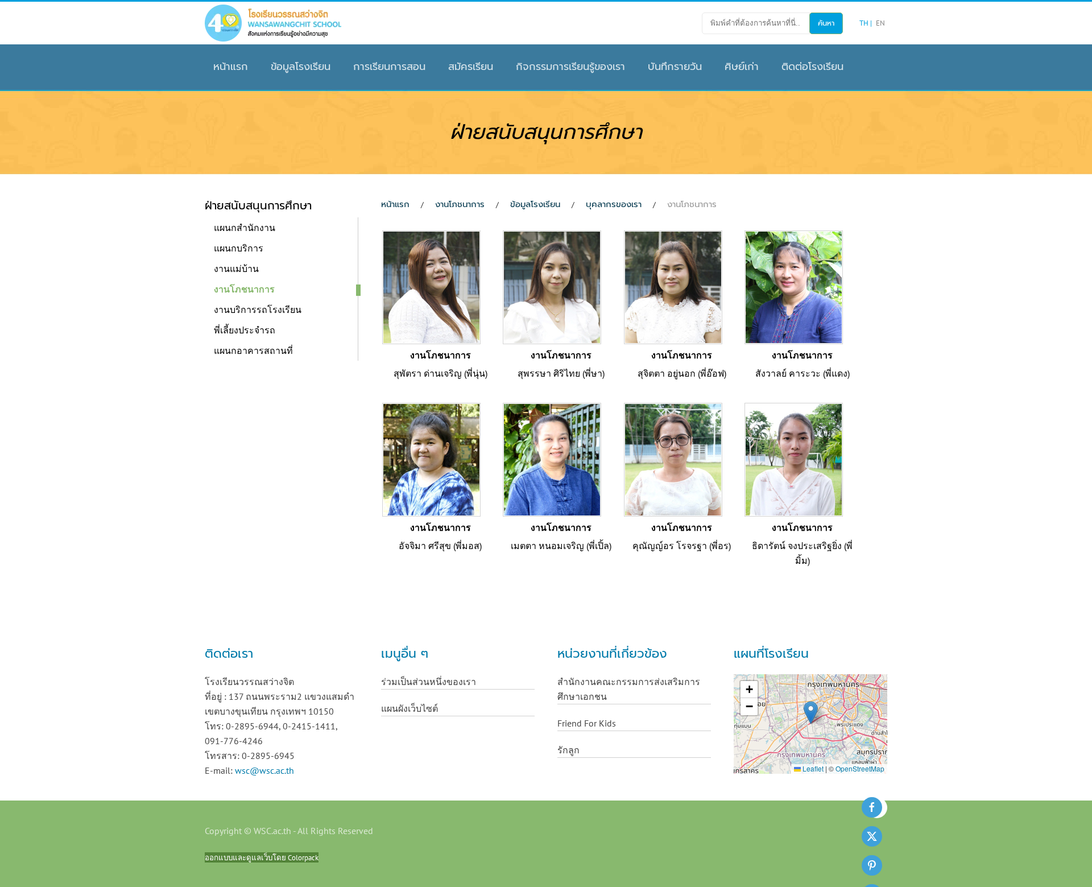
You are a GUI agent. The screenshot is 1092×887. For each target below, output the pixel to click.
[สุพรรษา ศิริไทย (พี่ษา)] (552, 286)
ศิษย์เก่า (742, 67)
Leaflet (812, 768)
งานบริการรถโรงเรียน (257, 309)
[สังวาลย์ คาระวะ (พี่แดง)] (793, 286)
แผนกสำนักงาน (244, 227)
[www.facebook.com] (872, 807)
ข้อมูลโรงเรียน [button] (300, 67)
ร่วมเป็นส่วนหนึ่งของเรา (428, 681)
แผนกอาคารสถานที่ (253, 350)
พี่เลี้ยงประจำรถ (244, 330)
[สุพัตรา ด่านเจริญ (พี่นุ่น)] (431, 286)
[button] (811, 712)
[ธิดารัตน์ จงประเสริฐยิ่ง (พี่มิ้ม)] (793, 458)
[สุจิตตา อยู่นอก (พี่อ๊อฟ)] (673, 286)
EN (880, 23)
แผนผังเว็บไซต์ (409, 708)
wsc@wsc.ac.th (264, 770)
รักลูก (568, 750)
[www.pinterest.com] (872, 865)
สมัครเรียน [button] (470, 67)
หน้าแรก (230, 67)
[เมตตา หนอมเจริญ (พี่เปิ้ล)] (552, 458)
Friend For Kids (586, 723)
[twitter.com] (872, 836)
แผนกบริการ (238, 248)
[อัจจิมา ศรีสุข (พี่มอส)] (431, 458)
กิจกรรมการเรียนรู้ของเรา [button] (570, 67)
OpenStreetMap (859, 768)
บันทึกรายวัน (675, 67)
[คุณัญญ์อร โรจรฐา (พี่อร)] (673, 458)
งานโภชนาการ (244, 289)
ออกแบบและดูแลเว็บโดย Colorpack (261, 857)
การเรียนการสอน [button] (389, 67)
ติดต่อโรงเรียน (812, 67)
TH (864, 23)
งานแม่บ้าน (236, 268)
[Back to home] (273, 23)
